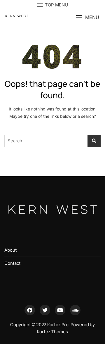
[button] (87, 17)
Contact (12, 263)
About (10, 250)
